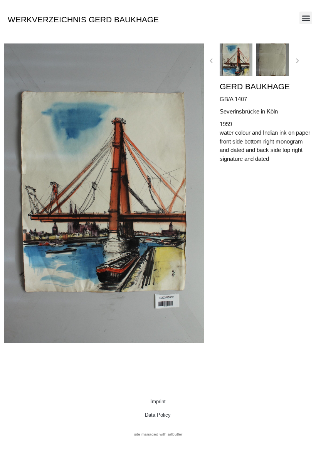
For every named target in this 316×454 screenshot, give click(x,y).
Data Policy (158, 415)
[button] (305, 18)
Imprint (158, 401)
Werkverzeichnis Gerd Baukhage (83, 19)
